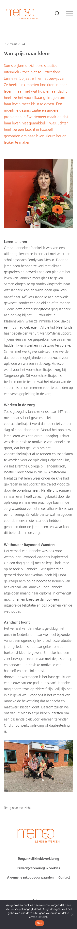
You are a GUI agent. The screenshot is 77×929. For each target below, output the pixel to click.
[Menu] (69, 13)
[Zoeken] (57, 13)
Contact (64, 877)
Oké (39, 923)
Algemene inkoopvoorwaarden (30, 877)
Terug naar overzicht (17, 808)
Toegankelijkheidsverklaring (38, 859)
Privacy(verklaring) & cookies (38, 868)
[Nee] (72, 915)
